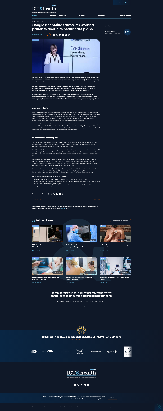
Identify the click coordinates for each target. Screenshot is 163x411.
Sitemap (78, 406)
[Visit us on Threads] (75, 385)
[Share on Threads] (54, 35)
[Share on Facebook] (63, 35)
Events (82, 16)
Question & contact (36, 406)
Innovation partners (58, 16)
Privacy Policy (63, 406)
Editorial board (125, 16)
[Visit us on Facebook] (81, 385)
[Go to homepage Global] (44, 9)
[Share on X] (57, 35)
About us (119, 3)
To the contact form (81, 307)
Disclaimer (71, 406)
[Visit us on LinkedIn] (85, 385)
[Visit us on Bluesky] (78, 385)
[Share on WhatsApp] (69, 35)
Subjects (54, 406)
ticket (63, 208)
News (34, 16)
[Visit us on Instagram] (88, 385)
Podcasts (102, 16)
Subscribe (112, 398)
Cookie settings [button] (87, 406)
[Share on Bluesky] (60, 35)
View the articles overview (120, 220)
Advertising (46, 406)
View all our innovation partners (81, 340)
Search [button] (128, 3)
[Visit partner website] (40, 351)
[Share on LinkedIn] (66, 35)
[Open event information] (158, 406)
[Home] (32, 21)
